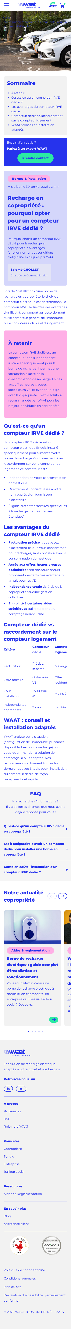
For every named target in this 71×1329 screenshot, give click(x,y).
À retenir (17, 93)
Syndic (9, 1156)
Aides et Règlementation (23, 1194)
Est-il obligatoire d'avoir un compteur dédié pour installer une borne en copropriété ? (34, 849)
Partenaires (12, 1111)
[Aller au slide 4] (39, 1031)
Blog (7, 1216)
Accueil (7, 17)
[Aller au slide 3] (35, 1031)
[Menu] (7, 5)
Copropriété (13, 1149)
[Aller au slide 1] (28, 1031)
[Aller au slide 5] (42, 1031)
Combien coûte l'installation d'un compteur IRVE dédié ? (30, 869)
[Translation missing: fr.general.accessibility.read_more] (53, 1020)
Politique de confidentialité (24, 1270)
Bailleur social (14, 1171)
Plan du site (13, 1287)
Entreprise (12, 1164)
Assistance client (16, 1224)
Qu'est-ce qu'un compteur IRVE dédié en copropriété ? (34, 828)
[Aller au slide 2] (32, 1031)
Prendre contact (35, 158)
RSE (7, 1119)
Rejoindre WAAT (16, 1127)
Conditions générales (20, 1278)
